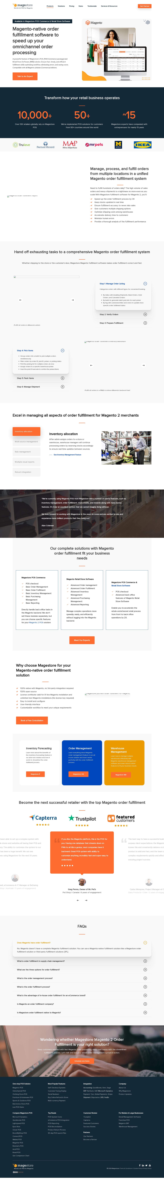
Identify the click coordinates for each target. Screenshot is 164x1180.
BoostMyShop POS (20, 1133)
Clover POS (17, 1130)
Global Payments (101, 1094)
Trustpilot (87, 1117)
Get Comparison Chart (21, 1156)
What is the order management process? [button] (35, 978)
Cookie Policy (137, 1168)
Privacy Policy (147, 1168)
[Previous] (20, 300)
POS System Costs (55, 1117)
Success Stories (89, 1127)
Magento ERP (124, 1123)
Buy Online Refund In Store (58, 1097)
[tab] (26, 431)
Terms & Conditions (126, 1168)
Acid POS (16, 1149)
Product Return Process (57, 1130)
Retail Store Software (120, 585)
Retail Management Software (130, 1117)
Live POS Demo (18, 1107)
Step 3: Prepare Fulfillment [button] (111, 323)
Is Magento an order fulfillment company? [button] (35, 1004)
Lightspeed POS (19, 1123)
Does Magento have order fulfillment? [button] (33, 942)
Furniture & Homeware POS (23, 1097)
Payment (86, 1094)
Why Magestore (125, 1091)
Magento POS (18, 1088)
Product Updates (125, 1094)
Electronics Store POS (21, 1104)
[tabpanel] (96, 450)
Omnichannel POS (19, 1091)
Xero (104, 1088)
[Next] (73, 300)
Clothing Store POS (20, 1094)
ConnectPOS (17, 1136)
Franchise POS (124, 1120)
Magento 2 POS (36, 622)
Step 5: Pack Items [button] (25, 378)
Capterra (86, 1120)
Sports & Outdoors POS (22, 1101)
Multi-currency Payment (56, 1101)
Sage (109, 1088)
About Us (122, 1088)
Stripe (110, 1094)
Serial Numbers (53, 1094)
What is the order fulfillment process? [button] (33, 987)
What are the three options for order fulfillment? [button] (38, 969)
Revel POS (16, 1152)
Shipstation (95, 1097)
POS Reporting (53, 1123)
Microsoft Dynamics (20, 1117)
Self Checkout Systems (56, 1088)
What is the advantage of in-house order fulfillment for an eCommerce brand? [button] (51, 995)
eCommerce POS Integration (58, 1120)
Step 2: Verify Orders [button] (109, 314)
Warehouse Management (128, 1127)
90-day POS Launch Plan (57, 1133)
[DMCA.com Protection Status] (23, 1172)
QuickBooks (97, 1088)
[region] (47, 300)
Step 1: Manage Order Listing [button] (112, 283)
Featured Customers (91, 1123)
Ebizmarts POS (18, 1146)
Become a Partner (90, 1140)
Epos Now (16, 1127)
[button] (25, 76)
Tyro (92, 1094)
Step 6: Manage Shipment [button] (28, 387)
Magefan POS (18, 1143)
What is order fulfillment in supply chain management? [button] (41, 961)
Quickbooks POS (19, 1120)
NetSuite (90, 1091)
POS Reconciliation (55, 1127)
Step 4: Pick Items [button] (25, 350)
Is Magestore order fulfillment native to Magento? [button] (39, 1012)
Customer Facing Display (57, 1091)
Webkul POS (17, 1140)
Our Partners (88, 1136)
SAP (95, 1091)
